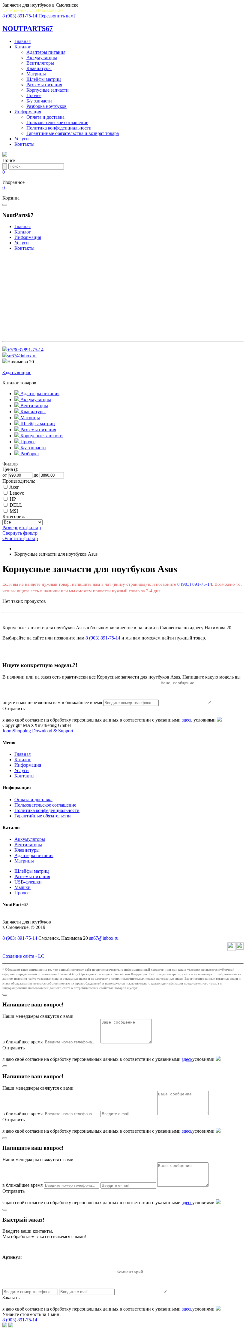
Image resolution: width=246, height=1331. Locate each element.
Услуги (21, 138)
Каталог (22, 46)
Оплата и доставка (45, 117)
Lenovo (17, 493)
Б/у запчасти (39, 100)
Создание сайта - (23, 956)
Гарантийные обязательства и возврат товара (72, 133)
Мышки (22, 887)
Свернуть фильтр (20, 533)
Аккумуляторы (41, 57)
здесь (187, 719)
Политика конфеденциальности (59, 127)
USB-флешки (28, 881)
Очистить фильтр (20, 538)
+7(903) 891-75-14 (25, 349)
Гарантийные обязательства (42, 815)
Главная (22, 41)
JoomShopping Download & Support (37, 730)
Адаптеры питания (45, 52)
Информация (27, 111)
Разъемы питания (44, 84)
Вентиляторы (40, 63)
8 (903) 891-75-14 (19, 15)
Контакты (24, 144)
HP (13, 499)
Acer (14, 487)
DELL (16, 505)
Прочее (33, 95)
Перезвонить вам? (57, 15)
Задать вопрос (16, 372)
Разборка (18, 334)
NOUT (27, 28)
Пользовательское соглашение (57, 122)
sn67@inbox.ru (22, 355)
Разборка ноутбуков (46, 106)
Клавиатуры (39, 68)
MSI (14, 511)
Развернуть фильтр (21, 527)
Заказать (11, 1297)
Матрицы (36, 73)
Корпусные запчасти (47, 90)
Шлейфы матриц (43, 79)
